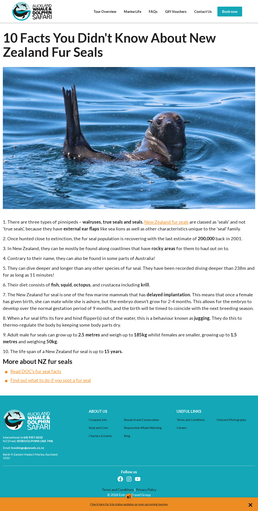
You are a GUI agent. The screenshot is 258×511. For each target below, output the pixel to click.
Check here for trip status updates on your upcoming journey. (129, 504)
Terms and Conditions (191, 419)
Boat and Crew (98, 427)
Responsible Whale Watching (143, 427)
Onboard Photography (231, 419)
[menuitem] (105, 12)
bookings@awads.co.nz (27, 447)
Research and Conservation (141, 419)
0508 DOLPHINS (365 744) (35, 441)
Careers (182, 427)
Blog (127, 436)
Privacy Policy (146, 490)
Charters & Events (100, 436)
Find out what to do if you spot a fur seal (50, 380)
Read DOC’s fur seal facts (35, 371)
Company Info (98, 419)
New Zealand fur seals (166, 222)
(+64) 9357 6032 (32, 437)
